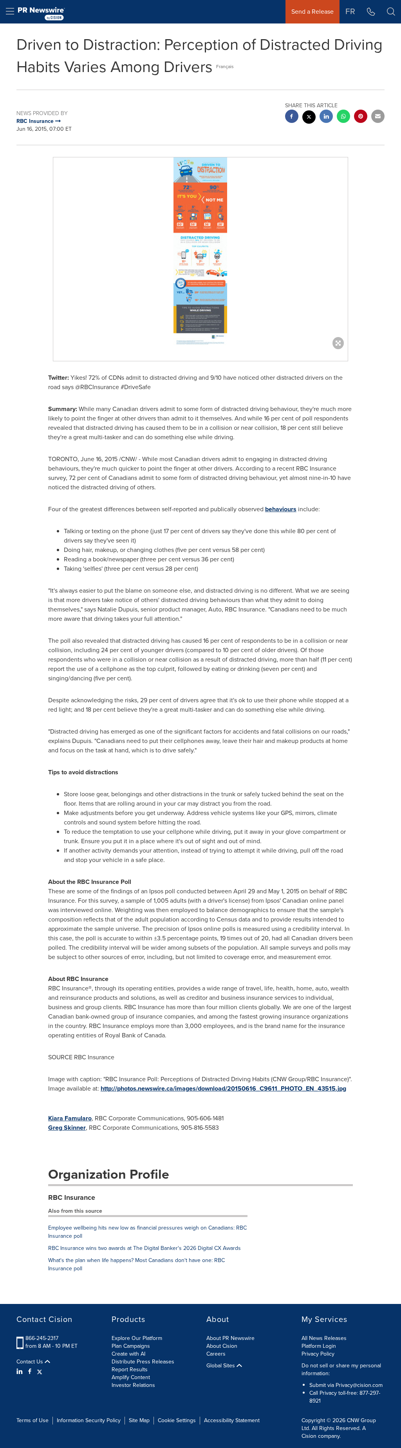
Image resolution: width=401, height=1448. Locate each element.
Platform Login (319, 1346)
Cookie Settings (177, 1420)
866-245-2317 (41, 1338)
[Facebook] (29, 1372)
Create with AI (128, 1354)
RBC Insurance (71, 1197)
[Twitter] (39, 1372)
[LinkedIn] (20, 1372)
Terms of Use (32, 1420)
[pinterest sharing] (360, 117)
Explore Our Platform (137, 1338)
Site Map (139, 1420)
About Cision (221, 1346)
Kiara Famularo (70, 1118)
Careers (216, 1354)
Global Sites (221, 1366)
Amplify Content (131, 1377)
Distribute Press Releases (143, 1362)
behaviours (280, 509)
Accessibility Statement (232, 1420)
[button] (200, 251)
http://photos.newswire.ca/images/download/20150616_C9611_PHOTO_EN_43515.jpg (223, 1088)
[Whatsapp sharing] (343, 117)
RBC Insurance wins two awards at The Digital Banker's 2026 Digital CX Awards (144, 1248)
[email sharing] (378, 117)
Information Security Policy (89, 1420)
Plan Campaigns (131, 1346)
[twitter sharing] (309, 118)
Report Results (130, 1369)
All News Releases (324, 1338)
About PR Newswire (230, 1338)
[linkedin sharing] (326, 117)
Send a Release (312, 11)
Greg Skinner (67, 1127)
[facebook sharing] (291, 117)
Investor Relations (133, 1385)
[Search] (391, 11)
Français (225, 66)
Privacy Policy (318, 1354)
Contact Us (30, 1362)
